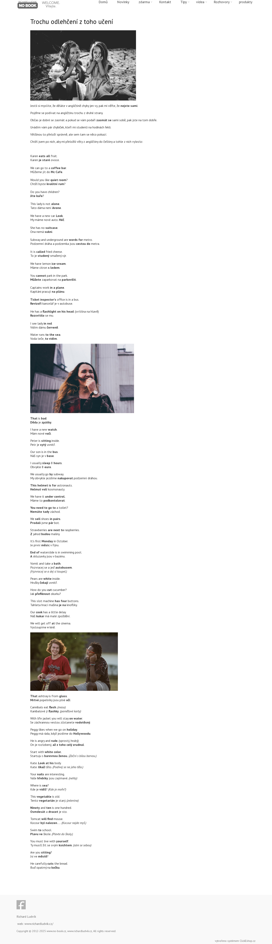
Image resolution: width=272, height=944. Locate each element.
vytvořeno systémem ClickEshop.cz (235, 941)
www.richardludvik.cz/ (38, 924)
